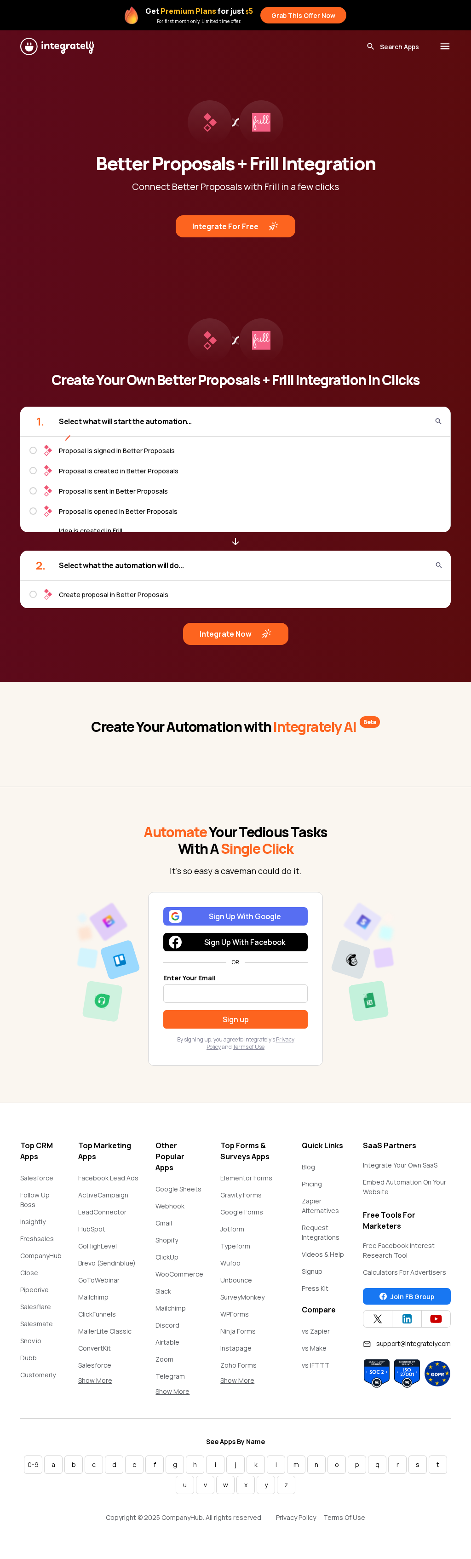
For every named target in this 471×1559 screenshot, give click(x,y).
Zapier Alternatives (320, 1206)
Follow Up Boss (35, 1200)
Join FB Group (412, 1296)
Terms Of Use (344, 1517)
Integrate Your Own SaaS (400, 1165)
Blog (308, 1166)
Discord (167, 1325)
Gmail (163, 1223)
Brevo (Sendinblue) (107, 1263)
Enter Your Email (189, 977)
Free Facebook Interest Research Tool (399, 1250)
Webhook (169, 1206)
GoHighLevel (97, 1246)
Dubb (28, 1357)
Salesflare (35, 1306)
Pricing (312, 1183)
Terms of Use (248, 1047)
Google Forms (241, 1212)
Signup (312, 1271)
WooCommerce (179, 1274)
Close (29, 1272)
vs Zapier (316, 1331)
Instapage (236, 1348)
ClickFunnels (97, 1314)
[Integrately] (57, 46)
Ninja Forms (238, 1331)
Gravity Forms (241, 1195)
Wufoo (230, 1263)
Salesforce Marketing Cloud (103, 1370)
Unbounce (236, 1280)
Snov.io (30, 1340)
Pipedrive (34, 1289)
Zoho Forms (238, 1365)
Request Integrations (320, 1232)
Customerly (38, 1374)
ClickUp (166, 1257)
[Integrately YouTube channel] (436, 1319)
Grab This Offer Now (303, 15)
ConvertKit (94, 1348)
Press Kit (315, 1288)
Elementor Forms (246, 1178)
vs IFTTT (315, 1365)
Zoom (164, 1359)
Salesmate (36, 1323)
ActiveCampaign (103, 1195)
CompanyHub (41, 1255)
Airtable (167, 1342)
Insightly (33, 1221)
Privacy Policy (296, 1517)
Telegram (170, 1376)
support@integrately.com (413, 1343)
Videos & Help (323, 1254)
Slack (163, 1291)
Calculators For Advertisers (404, 1272)
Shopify (166, 1240)
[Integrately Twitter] (377, 1319)
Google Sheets (178, 1189)
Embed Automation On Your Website (404, 1187)
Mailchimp (93, 1297)
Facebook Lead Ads (108, 1178)
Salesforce (36, 1178)
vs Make (314, 1348)
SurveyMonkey (242, 1297)
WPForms (234, 1314)
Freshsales (37, 1238)
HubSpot (91, 1229)
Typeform (235, 1246)
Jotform (232, 1229)
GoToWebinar (99, 1280)
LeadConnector (102, 1212)
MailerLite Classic (105, 1331)
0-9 (33, 1464)
